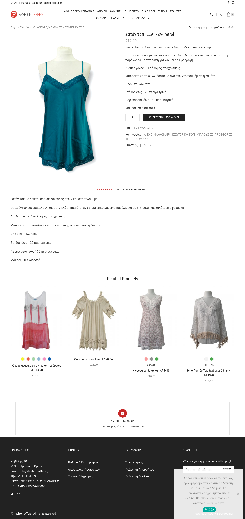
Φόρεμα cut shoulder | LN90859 (93, 359)
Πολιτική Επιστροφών (83, 462)
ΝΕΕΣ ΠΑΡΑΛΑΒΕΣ (138, 17)
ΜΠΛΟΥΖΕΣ (205, 134)
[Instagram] (233, 2)
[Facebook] (228, 2)
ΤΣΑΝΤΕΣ (175, 11)
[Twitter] (136, 145)
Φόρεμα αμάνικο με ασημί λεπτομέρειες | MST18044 (36, 368)
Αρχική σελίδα (20, 27)
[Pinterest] (145, 145)
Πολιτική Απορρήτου (139, 469)
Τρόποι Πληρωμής (80, 476)
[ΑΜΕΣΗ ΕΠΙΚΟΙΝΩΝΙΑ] (122, 413)
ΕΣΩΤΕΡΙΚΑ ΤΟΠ (75, 27)
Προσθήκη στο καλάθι (166, 117)
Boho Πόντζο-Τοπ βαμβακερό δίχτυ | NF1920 (208, 373)
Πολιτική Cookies (137, 476)
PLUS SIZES (132, 11)
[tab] (104, 189)
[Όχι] (238, 494)
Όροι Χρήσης (134, 462)
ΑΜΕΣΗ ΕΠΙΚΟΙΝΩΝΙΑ (122, 420)
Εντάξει (209, 509)
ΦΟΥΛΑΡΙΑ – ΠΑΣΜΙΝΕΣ (110, 17)
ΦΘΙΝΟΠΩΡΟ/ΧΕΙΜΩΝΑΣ (79, 11)
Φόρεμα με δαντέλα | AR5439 (151, 370)
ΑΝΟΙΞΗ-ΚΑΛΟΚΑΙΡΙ (109, 11)
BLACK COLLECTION (154, 11)
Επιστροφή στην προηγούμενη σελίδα (211, 27)
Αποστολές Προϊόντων (84, 469)
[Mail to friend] (149, 145)
